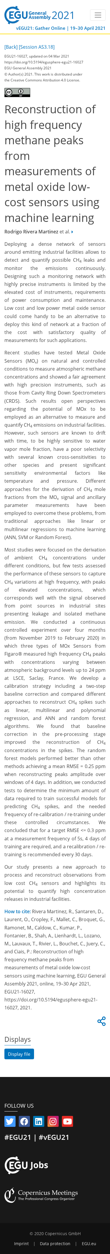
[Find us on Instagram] (53, 1122)
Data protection (55, 1243)
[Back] (11, 47)
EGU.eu (89, 1243)
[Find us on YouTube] (67, 1122)
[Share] (100, 1023)
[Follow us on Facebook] (24, 1122)
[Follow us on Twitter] (10, 1122)
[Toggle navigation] (98, 15)
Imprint (21, 1243)
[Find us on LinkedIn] (38, 1122)
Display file (19, 1054)
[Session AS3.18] (37, 47)
